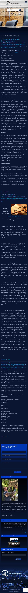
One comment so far (5, 359)
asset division (19, 364)
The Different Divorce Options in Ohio (10, 40)
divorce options (21, 44)
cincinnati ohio (4, 44)
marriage (3, 46)
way (1, 201)
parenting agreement (21, 46)
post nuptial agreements (9, 368)
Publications (18, 582)
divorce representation (21, 198)
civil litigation (8, 198)
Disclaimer (16, 591)
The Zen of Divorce (9, 195)
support (24, 199)
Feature (14, 42)
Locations (24, 579)
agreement (22, 42)
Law (11, 367)
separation (19, 199)
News (18, 42)
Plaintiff (2, 47)
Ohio (2, 368)
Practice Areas (17, 579)
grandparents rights (5, 367)
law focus (15, 367)
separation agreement (10, 47)
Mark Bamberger (21, 367)
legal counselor (6, 199)
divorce (15, 44)
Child (24, 364)
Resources (12, 582)
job (1, 199)
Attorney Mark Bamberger (7, 579)
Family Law (9, 42)
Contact (23, 582)
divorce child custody (9, 365)
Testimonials (5, 582)
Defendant (10, 44)
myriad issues (13, 199)
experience (17, 365)
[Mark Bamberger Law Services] (14, 0)
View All (24, 532)
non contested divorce (10, 46)
